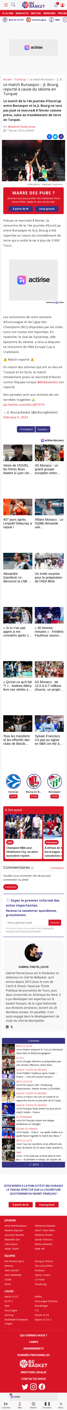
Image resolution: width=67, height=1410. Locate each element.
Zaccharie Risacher (14, 1234)
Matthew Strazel (43, 1234)
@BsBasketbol (47, 382)
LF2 (37, 1310)
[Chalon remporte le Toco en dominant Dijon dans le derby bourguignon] (8, 1049)
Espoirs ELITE (42, 1314)
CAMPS (33, 1342)
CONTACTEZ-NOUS (33, 1379)
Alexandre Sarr (12, 1239)
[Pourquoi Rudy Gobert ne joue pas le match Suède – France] (8, 1108)
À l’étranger (24, 1116)
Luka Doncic (11, 1244)
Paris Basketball (13, 1274)
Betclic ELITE (16, 19)
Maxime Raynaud (14, 1230)
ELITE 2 (20, 1057)
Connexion (57, 868)
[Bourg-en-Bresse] (34, 781)
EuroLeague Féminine (46, 1301)
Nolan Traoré (12, 1248)
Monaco (9, 1265)
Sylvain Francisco (44, 1239)
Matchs (36, 13)
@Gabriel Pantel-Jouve (21, 126)
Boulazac (40, 1270)
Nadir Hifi (40, 1248)
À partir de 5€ (21, 208)
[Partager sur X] (55, 136)
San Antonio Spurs (14, 1261)
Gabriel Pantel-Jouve (34, 967)
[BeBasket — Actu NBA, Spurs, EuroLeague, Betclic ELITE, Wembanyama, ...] (33, 4)
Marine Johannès (44, 1244)
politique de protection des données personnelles (30, 930)
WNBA (38, 1296)
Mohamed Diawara (45, 1225)
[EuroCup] (13, 781)
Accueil (7, 79)
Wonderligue (41, 1305)
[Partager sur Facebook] (49, 136)
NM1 (18, 1152)
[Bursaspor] (54, 781)
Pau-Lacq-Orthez (44, 1265)
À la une (8, 13)
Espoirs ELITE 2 (43, 1319)
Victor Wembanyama (16, 1225)
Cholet (8, 1279)
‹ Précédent (26, 429)
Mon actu (22, 13)
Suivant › (43, 429)
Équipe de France (27, 1128)
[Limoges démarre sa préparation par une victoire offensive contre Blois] (8, 1061)
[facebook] (42, 1386)
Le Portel (39, 1279)
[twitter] (25, 1386)
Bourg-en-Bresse (44, 1261)
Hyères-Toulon (42, 1274)
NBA (57, 19)
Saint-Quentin (12, 1270)
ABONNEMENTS (33, 1348)
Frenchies (49, 13)
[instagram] (33, 1386)
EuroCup (20, 79)
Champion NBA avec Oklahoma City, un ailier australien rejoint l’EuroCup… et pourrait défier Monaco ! (22, 855)
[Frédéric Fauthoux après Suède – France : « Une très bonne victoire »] (8, 1073)
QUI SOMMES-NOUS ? (33, 1335)
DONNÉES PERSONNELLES (33, 1355)
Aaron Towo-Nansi (45, 1230)
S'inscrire (54, 922)
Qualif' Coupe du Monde (31, 1069)
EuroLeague (39, 19)
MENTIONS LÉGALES (33, 1372)
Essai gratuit (46, 208)
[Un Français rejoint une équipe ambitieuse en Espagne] (8, 1120)
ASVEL (8, 1284)
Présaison (51, 842)
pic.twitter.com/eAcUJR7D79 (23, 404)
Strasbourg (40, 1284)
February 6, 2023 (15, 417)
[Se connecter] (62, 5)
